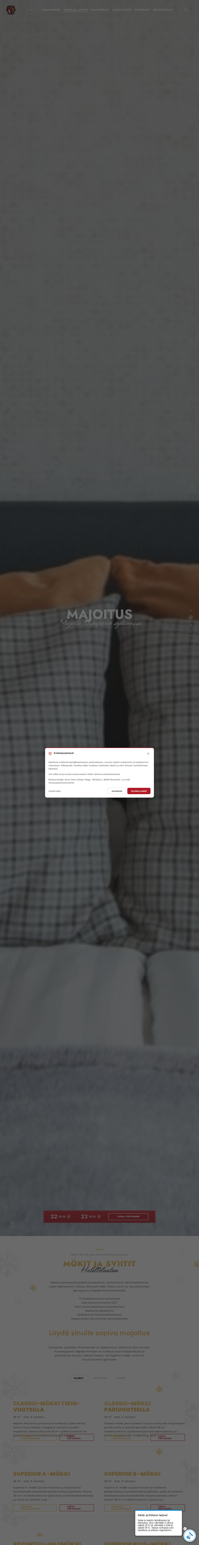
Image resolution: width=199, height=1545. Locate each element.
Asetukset (117, 791)
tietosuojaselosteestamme (61, 782)
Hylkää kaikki (55, 791)
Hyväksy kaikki (139, 791)
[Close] (148, 753)
